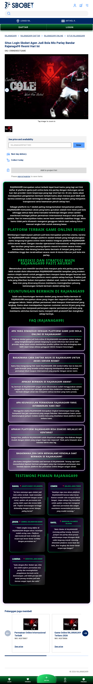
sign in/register (24, 176)
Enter (78, 145)
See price (19, 646)
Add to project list (49, 170)
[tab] (25, 655)
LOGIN (69, 27)
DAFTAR (23, 27)
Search (8, 13)
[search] (46, 13)
